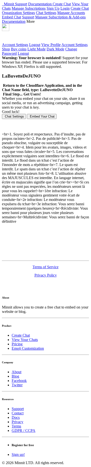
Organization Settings (18, 13)
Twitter (17, 385)
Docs (16, 417)
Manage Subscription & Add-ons (60, 17)
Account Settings (15, 45)
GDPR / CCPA (23, 430)
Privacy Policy (45, 275)
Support (21, 4)
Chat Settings (46, 13)
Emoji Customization (28, 348)
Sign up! (18, 454)
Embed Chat (11, 17)
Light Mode (36, 49)
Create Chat (62, 4)
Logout (34, 45)
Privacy (17, 422)
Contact (18, 413)
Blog (15, 376)
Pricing (17, 344)
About (16, 372)
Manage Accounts (71, 13)
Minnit (8, 4)
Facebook (19, 381)
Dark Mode (55, 49)
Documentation (40, 4)
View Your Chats (25, 340)
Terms (16, 426)
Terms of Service (45, 267)
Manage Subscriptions (29, 8)
